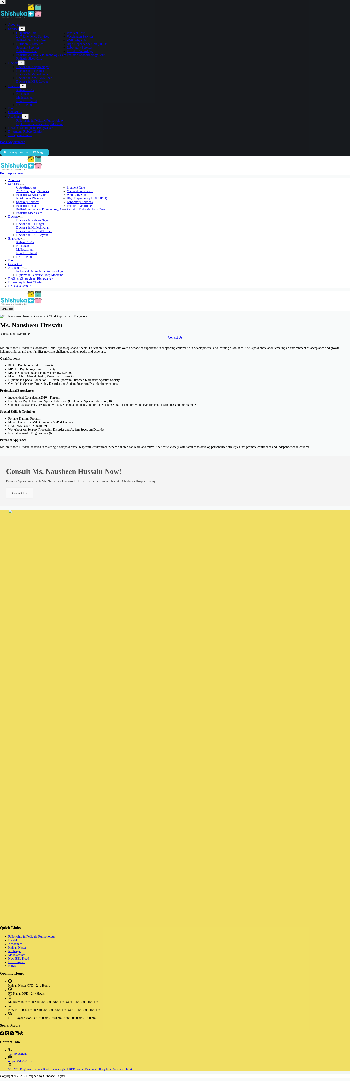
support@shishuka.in (20, 1061)
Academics (15, 267)
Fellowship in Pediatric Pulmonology (40, 271)
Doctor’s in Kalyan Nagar (32, 220)
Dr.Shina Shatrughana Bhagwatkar (30, 278)
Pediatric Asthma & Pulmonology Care (41, 209)
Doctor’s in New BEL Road (34, 231)
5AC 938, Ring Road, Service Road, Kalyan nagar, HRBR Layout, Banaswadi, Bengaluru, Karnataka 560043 (70, 1069)
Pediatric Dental (26, 205)
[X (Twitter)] (7, 1034)
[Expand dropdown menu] (22, 184)
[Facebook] (2, 1034)
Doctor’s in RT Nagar (30, 224)
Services (13, 183)
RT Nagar (22, 245)
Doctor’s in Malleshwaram (33, 227)
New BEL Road (26, 253)
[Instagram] (12, 1034)
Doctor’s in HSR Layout (32, 235)
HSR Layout (24, 256)
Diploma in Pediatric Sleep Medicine (39, 275)
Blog (11, 260)
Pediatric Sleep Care (29, 213)
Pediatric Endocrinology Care (86, 209)
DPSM (12, 940)
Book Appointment (12, 173)
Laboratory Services (80, 202)
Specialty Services (27, 202)
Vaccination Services (80, 191)
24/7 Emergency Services (32, 191)
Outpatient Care (26, 187)
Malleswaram (24, 249)
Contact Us (19, 493)
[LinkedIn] (17, 1034)
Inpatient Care (76, 187)
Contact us (15, 264)
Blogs (12, 965)
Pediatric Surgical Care (31, 194)
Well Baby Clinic (78, 194)
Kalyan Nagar (25, 242)
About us (14, 180)
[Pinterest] (21, 1034)
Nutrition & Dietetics (29, 198)
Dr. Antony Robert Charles (25, 282)
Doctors (13, 216)
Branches (14, 238)
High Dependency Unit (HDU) (87, 198)
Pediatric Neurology (80, 205)
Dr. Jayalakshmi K (20, 286)
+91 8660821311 (17, 1053)
